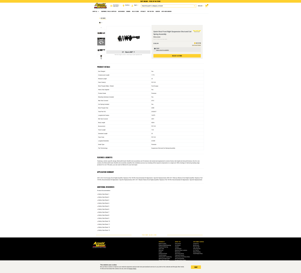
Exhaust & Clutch (163, 253)
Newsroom (177, 252)
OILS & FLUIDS (135, 11)
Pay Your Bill (196, 247)
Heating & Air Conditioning (165, 256)
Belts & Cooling (162, 243)
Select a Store (177, 56)
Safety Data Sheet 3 (103, 200)
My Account (196, 245)
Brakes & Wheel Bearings (165, 245)
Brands (128, 11)
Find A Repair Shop (198, 253)
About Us (178, 241)
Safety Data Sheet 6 (103, 209)
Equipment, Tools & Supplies (108, 11)
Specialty (143, 11)
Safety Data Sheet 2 (103, 197)
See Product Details (196, 45)
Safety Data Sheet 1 (103, 194)
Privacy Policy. (132, 268)
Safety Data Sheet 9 (103, 218)
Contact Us (196, 243)
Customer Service (198, 241)
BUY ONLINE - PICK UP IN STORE (150, 1)
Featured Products (179, 255)
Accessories (121, 11)
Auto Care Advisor (166, 11)
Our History (178, 245)
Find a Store (178, 243)
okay (195, 267)
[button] (115, 5)
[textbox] (167, 5)
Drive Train (161, 248)
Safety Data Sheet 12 (104, 227)
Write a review (156, 36)
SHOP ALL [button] (95, 11)
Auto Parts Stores (179, 253)
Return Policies (197, 252)
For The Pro (150, 11)
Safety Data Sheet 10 (104, 221)
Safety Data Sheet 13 (104, 230)
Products (162, 241)
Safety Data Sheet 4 (103, 203)
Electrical (161, 250)
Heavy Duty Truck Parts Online (182, 256)
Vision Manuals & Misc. (164, 260)
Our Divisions (178, 248)
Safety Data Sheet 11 (104, 224)
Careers (158, 11)
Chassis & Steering (163, 247)
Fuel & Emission (162, 255)
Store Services (196, 248)
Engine (160, 252)
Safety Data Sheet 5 (103, 206)
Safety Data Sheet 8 (103, 215)
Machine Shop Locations (181, 250)
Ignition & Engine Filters (164, 258)
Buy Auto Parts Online (180, 260)
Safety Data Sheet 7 (103, 212)
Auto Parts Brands (179, 258)
